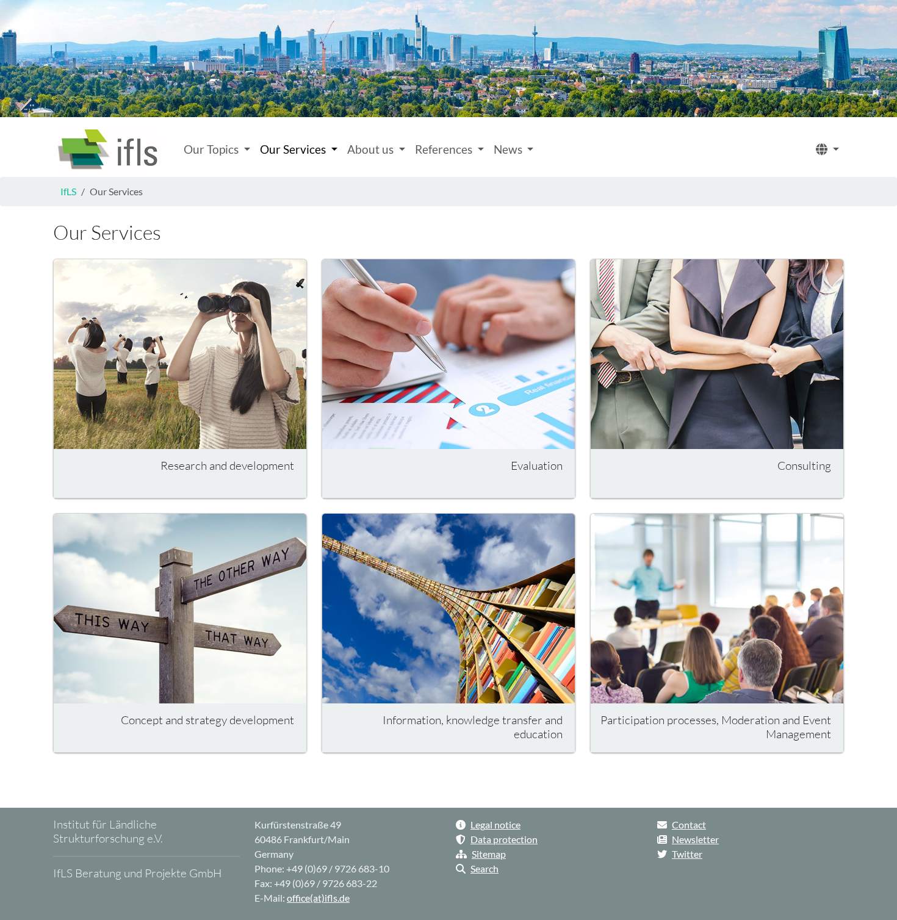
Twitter (687, 854)
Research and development (227, 465)
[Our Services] (108, 149)
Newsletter (695, 839)
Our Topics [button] (212, 149)
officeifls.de (318, 898)
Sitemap (489, 854)
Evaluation (537, 465)
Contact (689, 824)
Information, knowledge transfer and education (473, 727)
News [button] (509, 149)
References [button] (445, 149)
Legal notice (495, 824)
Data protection (504, 839)
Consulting (804, 465)
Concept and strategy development (207, 720)
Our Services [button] (294, 149)
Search (484, 868)
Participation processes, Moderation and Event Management (715, 727)
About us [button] (371, 149)
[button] (827, 150)
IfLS (68, 191)
